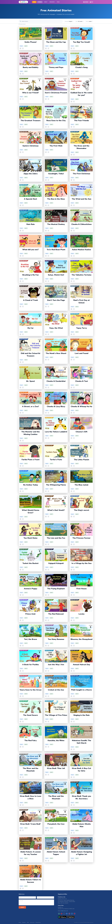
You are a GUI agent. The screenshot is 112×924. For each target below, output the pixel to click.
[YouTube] (62, 914)
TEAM (58, 2)
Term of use (32, 922)
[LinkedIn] (72, 914)
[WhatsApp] (59, 914)
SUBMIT (22, 907)
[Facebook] (67, 914)
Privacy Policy (38, 922)
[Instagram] (69, 914)
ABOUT (45, 2)
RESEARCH (52, 2)
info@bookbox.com (64, 910)
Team (28, 922)
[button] (30, 38)
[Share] (23, 48)
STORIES (40, 2)
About (20, 922)
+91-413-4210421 (64, 903)
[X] (64, 914)
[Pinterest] (75, 914)
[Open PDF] (20, 48)
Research (24, 922)
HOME (34, 2)
